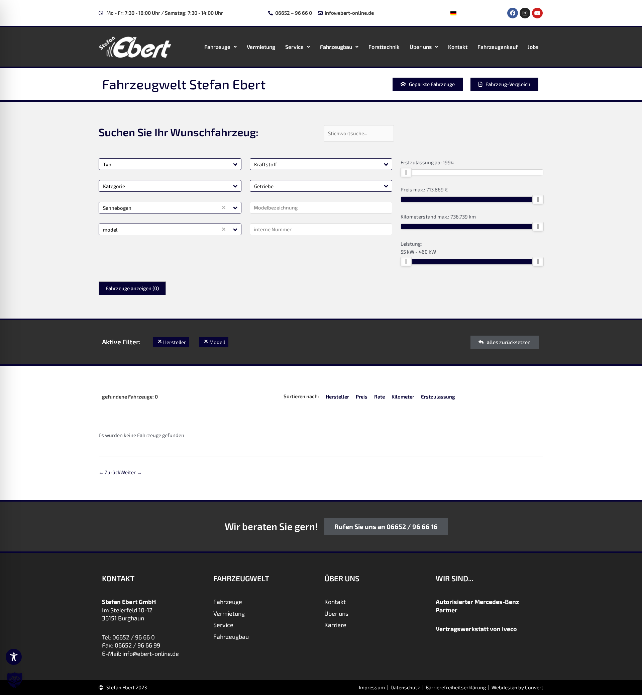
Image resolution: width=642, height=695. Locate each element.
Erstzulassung (438, 397)
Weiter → (131, 472)
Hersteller (337, 397)
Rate (379, 397)
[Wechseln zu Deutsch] (453, 13)
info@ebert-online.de (150, 653)
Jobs (533, 47)
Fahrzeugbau (336, 47)
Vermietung (261, 47)
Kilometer (403, 397)
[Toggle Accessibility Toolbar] (13, 657)
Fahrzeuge (217, 47)
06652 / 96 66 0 (133, 637)
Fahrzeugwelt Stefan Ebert (183, 84)
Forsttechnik (384, 47)
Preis (361, 397)
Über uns (421, 47)
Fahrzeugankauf (497, 47)
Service (294, 47)
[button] (235, 164)
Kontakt (457, 47)
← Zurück (109, 472)
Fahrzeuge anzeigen (132, 288)
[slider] (406, 172)
